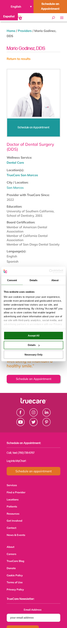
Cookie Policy (15, 571)
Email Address (33, 604)
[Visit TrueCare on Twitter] (33, 425)
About (10, 544)
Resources (13, 512)
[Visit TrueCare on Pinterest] (46, 425)
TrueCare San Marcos (22, 175)
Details (32, 345)
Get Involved (14, 519)
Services (12, 485)
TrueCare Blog (15, 557)
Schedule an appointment (33, 471)
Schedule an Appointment (50, 6)
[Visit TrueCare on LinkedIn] (46, 415)
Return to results (19, 59)
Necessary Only (33, 354)
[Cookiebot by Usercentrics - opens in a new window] (49, 271)
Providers (25, 31)
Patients (12, 505)
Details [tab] (34, 280)
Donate (11, 564)
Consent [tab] (12, 280)
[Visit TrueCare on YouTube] (20, 425)
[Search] (53, 18)
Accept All (33, 335)
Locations (13, 498)
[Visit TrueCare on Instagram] (33, 415)
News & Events (16, 532)
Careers (11, 551)
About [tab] (55, 280)
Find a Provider (16, 492)
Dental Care (15, 162)
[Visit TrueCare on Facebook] (20, 415)
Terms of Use (15, 578)
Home (11, 31)
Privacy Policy (15, 585)
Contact (11, 525)
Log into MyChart (16, 461)
